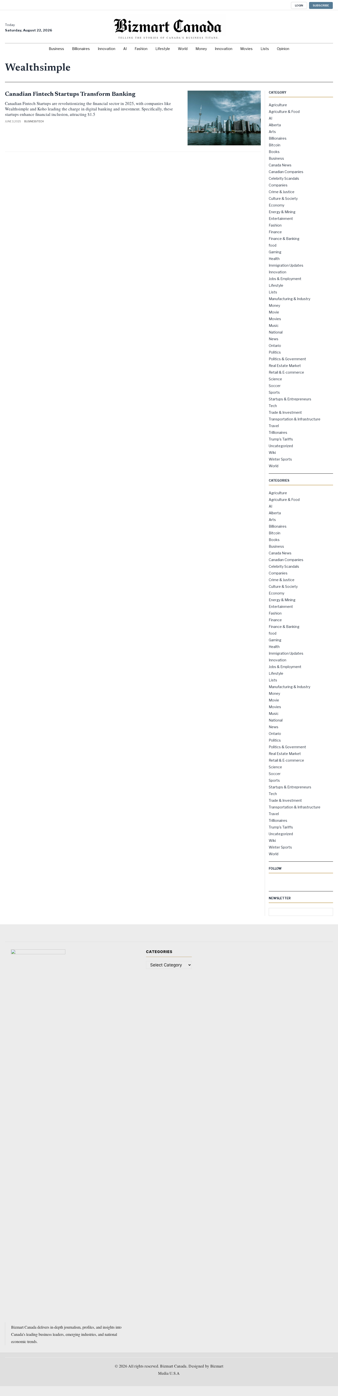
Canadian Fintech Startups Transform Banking (70, 94)
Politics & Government (287, 359)
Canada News (280, 165)
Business (30, 121)
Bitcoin (274, 145)
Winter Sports (280, 459)
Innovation (277, 272)
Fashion (275, 225)
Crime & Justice (281, 192)
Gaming (275, 252)
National (276, 332)
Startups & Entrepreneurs (290, 399)
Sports (274, 392)
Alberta (275, 125)
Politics (275, 352)
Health (274, 259)
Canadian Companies (286, 172)
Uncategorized (281, 446)
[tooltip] (264, 4)
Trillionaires (278, 432)
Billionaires (278, 138)
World (273, 466)
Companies (278, 185)
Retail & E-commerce (286, 372)
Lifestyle (276, 285)
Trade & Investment (285, 412)
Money (274, 305)
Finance (275, 232)
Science (275, 379)
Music (274, 325)
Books (274, 152)
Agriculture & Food (284, 111)
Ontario (275, 345)
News (273, 339)
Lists (273, 292)
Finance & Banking (284, 238)
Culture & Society (283, 198)
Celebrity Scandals (284, 178)
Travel (274, 426)
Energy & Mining (282, 212)
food (272, 245)
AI (270, 118)
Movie (274, 312)
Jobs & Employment (285, 279)
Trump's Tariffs (281, 439)
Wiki (272, 452)
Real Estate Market (285, 365)
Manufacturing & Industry (289, 299)
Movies (275, 319)
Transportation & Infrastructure (294, 419)
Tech (40, 121)
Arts (272, 131)
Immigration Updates (286, 265)
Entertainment (281, 218)
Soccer (275, 386)
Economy (276, 205)
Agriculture (278, 105)
